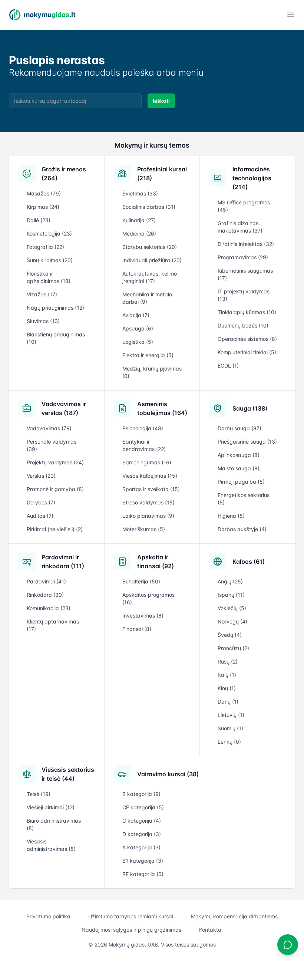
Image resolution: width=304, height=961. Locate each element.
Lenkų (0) (229, 741)
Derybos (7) (41, 502)
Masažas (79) (44, 193)
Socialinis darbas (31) (148, 207)
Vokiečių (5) (232, 608)
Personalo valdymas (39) (51, 445)
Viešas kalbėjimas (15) (149, 476)
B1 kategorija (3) (142, 861)
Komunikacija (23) (48, 608)
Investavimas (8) (142, 615)
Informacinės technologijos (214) (251, 178)
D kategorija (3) (141, 834)
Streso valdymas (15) (148, 502)
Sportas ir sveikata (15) (151, 489)
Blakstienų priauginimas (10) (56, 338)
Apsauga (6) (137, 328)
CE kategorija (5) (143, 807)
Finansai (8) (136, 629)
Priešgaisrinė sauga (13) (247, 441)
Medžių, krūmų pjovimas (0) (152, 372)
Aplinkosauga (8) (239, 455)
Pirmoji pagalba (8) (241, 481)
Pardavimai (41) (46, 581)
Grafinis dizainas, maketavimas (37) (240, 227)
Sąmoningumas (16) (146, 462)
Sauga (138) (249, 408)
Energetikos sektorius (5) (244, 499)
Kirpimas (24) (43, 207)
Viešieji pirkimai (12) (51, 807)
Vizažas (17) (42, 294)
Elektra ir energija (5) (148, 355)
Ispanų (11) (231, 595)
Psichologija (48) (142, 428)
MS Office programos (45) (244, 206)
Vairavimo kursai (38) (168, 774)
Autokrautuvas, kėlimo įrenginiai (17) (149, 277)
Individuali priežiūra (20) (152, 260)
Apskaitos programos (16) (148, 598)
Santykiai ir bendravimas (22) (144, 445)
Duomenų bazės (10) (243, 325)
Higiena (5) (231, 516)
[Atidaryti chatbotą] (287, 944)
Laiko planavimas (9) (148, 516)
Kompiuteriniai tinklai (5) (247, 352)
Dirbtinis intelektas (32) (246, 244)
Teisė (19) (38, 794)
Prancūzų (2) (233, 648)
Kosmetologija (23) (49, 233)
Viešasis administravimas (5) (51, 845)
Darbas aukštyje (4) (242, 529)
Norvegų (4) (232, 621)
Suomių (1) (230, 728)
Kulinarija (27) (139, 220)
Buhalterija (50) (141, 581)
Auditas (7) (40, 516)
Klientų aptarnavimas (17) (53, 625)
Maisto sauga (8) (239, 468)
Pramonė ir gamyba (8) (55, 489)
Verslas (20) (41, 476)
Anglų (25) (230, 581)
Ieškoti (161, 101)
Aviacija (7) (135, 315)
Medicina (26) (139, 233)
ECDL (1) (228, 365)
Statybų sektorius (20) (149, 247)
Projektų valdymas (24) (55, 462)
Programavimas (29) (243, 257)
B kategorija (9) (141, 794)
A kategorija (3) (141, 847)
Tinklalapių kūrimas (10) (247, 312)
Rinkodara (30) (45, 595)
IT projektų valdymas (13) (244, 295)
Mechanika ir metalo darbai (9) (147, 298)
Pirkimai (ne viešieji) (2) (55, 529)
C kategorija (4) (141, 820)
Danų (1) (228, 701)
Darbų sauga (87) (239, 428)
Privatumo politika (48, 916)
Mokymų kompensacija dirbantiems (234, 916)
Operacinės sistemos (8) (247, 339)
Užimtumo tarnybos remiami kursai (130, 916)
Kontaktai (210, 930)
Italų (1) (227, 675)
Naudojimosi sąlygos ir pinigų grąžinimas (131, 930)
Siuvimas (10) (43, 321)
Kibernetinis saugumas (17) (245, 274)
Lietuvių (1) (231, 715)
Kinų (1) (227, 688)
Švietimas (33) (140, 193)
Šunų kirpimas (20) (50, 260)
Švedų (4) (230, 635)
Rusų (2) (228, 661)
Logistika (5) (137, 342)
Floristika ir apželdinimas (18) (48, 277)
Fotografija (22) (45, 247)
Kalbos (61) (248, 561)
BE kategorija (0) (142, 874)
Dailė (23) (38, 220)
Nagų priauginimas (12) (55, 308)
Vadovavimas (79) (49, 428)
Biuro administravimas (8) (54, 824)
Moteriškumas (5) (143, 529)
